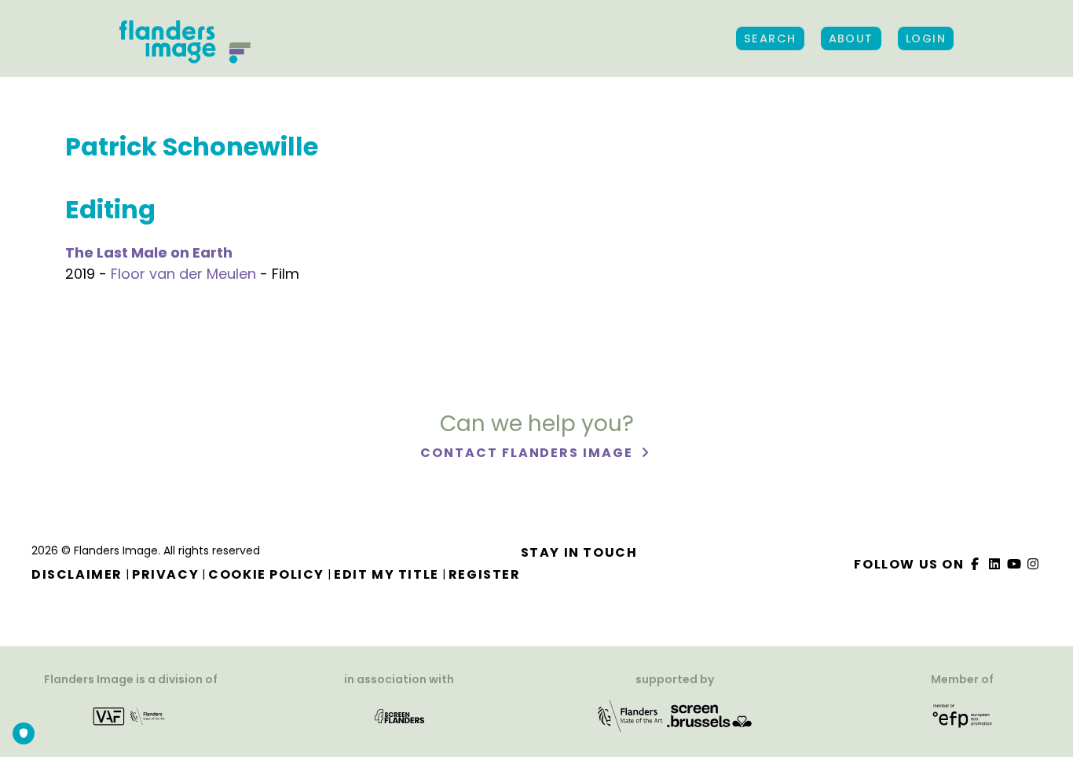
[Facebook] (975, 564)
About (851, 38)
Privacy (165, 574)
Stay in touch (579, 552)
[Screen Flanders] (399, 716)
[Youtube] (1014, 564)
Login (926, 38)
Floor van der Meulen (183, 273)
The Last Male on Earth (149, 252)
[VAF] (131, 716)
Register (485, 574)
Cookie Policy (266, 574)
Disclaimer (77, 574)
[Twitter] (995, 564)
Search (770, 38)
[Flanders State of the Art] (631, 716)
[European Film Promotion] (962, 716)
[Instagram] (1034, 564)
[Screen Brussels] (709, 716)
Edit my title (386, 574)
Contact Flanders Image (528, 453)
